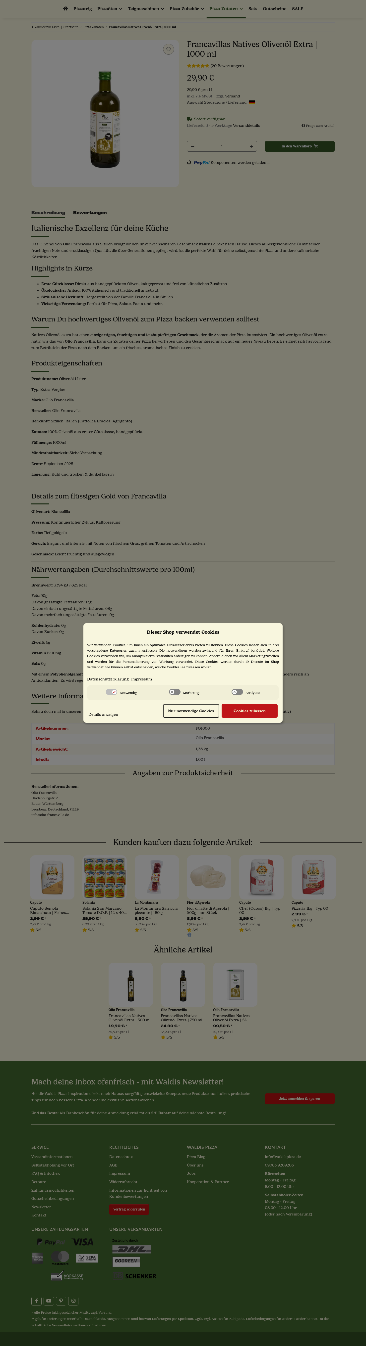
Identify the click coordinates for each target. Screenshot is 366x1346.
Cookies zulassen (250, 711)
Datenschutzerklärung (108, 679)
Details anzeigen (103, 714)
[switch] (111, 692)
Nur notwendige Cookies (191, 711)
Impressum (141, 679)
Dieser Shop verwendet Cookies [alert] (183, 632)
